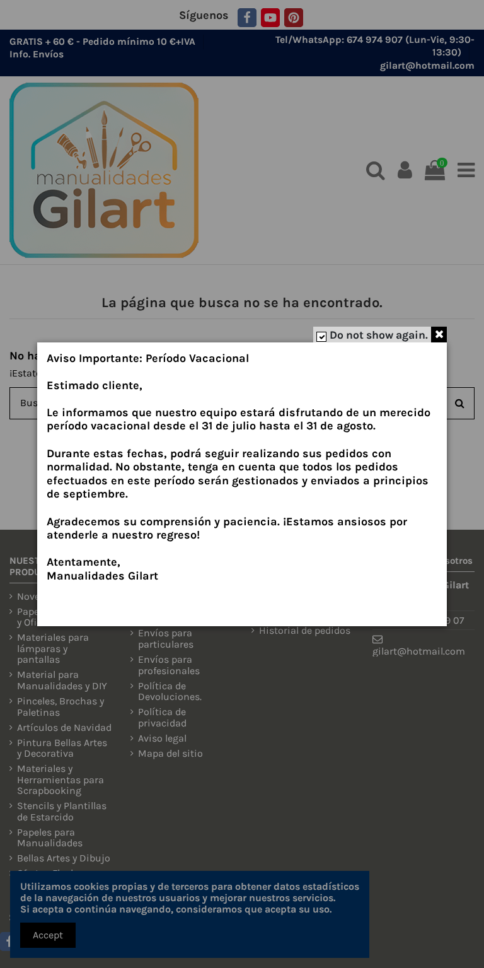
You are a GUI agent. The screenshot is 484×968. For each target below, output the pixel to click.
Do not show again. (379, 335)
